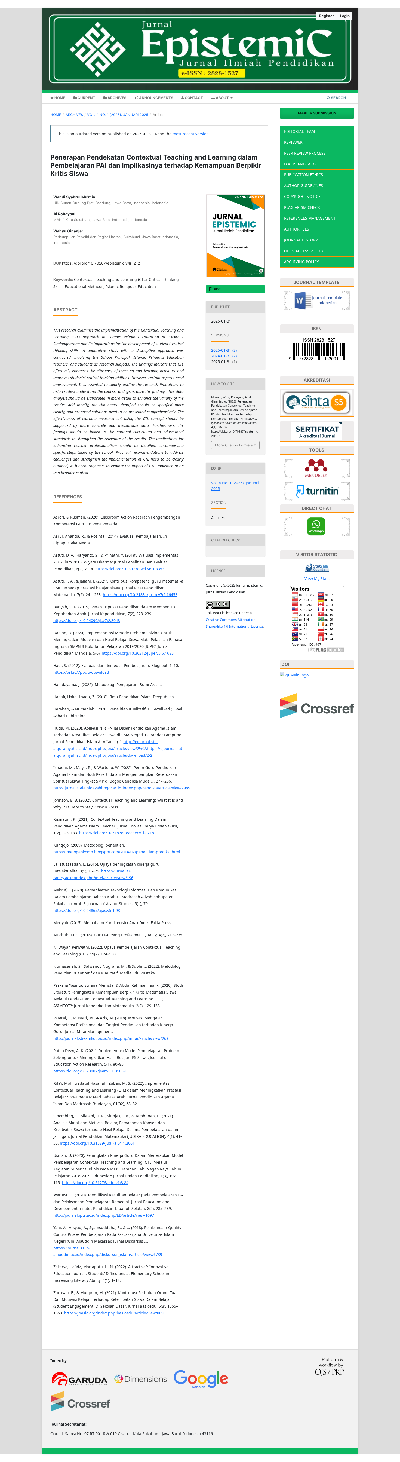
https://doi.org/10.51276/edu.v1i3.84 (95, 1182)
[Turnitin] (317, 490)
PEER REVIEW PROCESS (305, 153)
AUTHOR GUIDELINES (303, 185)
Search (338, 98)
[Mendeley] (317, 467)
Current (86, 98)
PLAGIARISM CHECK (302, 207)
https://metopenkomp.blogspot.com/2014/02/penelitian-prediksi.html (116, 851)
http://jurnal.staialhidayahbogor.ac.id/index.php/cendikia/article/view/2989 (121, 787)
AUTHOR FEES (296, 229)
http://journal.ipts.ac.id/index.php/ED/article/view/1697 (103, 1215)
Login (345, 16)
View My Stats (317, 578)
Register (326, 16)
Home (59, 98)
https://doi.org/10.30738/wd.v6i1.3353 (129, 568)
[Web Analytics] (317, 566)
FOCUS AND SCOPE (301, 164)
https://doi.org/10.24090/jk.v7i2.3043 (86, 620)
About (222, 98)
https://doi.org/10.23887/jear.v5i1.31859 (89, 1071)
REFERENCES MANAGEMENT (310, 218)
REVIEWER (293, 142)
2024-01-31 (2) (224, 355)
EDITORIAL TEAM (299, 131)
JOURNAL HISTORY (301, 240)
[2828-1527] (317, 348)
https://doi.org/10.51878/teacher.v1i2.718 (116, 832)
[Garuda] (80, 1378)
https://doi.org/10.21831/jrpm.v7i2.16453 (140, 594)
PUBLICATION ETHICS (303, 174)
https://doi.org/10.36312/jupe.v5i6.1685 (138, 653)
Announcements (155, 98)
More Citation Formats (234, 445)
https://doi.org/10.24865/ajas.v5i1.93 (86, 910)
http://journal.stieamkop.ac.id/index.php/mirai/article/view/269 (110, 1038)
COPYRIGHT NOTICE (302, 196)
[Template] (317, 300)
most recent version (191, 133)
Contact (193, 98)
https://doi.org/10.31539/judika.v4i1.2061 (97, 1143)
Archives (117, 98)
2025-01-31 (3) (224, 350)
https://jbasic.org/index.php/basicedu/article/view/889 (114, 1313)
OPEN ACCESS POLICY (304, 250)
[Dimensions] (140, 1378)
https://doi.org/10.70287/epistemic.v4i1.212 (101, 263)
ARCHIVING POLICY (301, 261)
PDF (217, 289)
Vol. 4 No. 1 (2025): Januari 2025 (117, 114)
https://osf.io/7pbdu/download (81, 672)
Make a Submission (317, 113)
